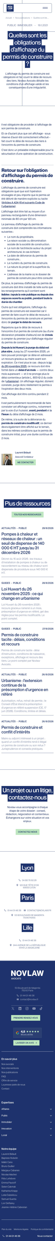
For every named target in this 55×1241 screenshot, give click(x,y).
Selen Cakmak (8, 1186)
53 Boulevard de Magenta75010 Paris (29, 916)
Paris (28, 897)
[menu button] (45, 8)
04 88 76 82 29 (29, 880)
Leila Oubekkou (9, 1195)
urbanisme (12, 381)
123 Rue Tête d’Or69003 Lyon (29, 886)
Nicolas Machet (9, 1174)
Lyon (27, 867)
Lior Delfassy (8, 1203)
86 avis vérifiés (27, 1034)
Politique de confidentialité (42, 1229)
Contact (5, 1088)
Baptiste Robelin (9, 1158)
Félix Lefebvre (8, 1178)
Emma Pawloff (8, 1182)
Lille (27, 927)
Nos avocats (7, 1064)
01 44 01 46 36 (14, 910)
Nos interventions (10, 1068)
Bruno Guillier (8, 1166)
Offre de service (9, 1080)
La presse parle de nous (13, 1084)
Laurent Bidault (8, 1154)
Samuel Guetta (8, 1199)
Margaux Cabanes (10, 1170)
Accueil (9, 18)
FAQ (3, 1076)
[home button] (10, 8)
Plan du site (6, 1229)
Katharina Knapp (9, 1191)
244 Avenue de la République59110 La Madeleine (29, 946)
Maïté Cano (7, 1162)
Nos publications (22, 18)
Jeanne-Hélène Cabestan (14, 1207)
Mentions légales (21, 1229)
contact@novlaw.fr (39, 910)
